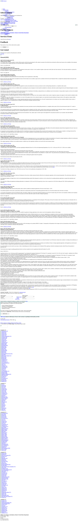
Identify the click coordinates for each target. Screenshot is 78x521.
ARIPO (6, 23)
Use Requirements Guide (9, 19)
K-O (5, 19)
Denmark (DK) (4, 372)
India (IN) (3, 400)
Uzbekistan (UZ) (4, 506)
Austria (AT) (3, 341)
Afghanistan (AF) (4, 331)
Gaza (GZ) (3, 387)
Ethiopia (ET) (3, 381)
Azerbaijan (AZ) (4, 342)
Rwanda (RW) (4, 465)
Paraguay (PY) (4, 456)
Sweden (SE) (3, 484)
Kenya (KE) (3, 414)
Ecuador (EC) (4, 376)
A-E (1, 19)
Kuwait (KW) (4, 417)
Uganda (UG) (4, 500)
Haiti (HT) (3, 395)
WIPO (5, 22)
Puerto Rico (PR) (4, 461)
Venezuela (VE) (4, 508)
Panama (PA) (3, 454)
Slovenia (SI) (3, 475)
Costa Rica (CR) (4, 367)
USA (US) (3, 505)
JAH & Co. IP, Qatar (7, 81)
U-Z (9, 19)
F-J (3, 19)
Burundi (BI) (3, 358)
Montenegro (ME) (4, 437)
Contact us (5, 322)
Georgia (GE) (3, 388)
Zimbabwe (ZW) (4, 512)
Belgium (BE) (4, 347)
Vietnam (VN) (4, 509)
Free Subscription (8, 27)
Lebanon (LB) (4, 421)
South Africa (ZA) (4, 477)
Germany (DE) (4, 389)
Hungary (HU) (4, 398)
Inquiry (6, 34)
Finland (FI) (3, 385)
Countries (7, 10)
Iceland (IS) (3, 399)
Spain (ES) (3, 479)
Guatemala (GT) (4, 393)
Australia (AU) (4, 340)
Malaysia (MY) (4, 429)
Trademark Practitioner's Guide (10, 20)
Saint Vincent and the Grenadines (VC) (8, 466)
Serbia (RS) (3, 471)
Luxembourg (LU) (4, 426)
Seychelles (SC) (4, 472)
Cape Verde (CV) (4, 361)
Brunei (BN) (3, 356)
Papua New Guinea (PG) (6, 455)
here (10, 39)
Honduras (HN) (4, 396)
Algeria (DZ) (3, 333)
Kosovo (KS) (3, 416)
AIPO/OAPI (2, 23)
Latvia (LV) (3, 420)
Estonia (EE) (3, 379)
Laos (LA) (3, 419)
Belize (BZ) (3, 348)
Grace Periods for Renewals (10, 22)
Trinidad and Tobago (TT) (6, 492)
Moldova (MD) (4, 434)
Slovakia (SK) (4, 474)
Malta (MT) (3, 431)
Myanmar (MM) (4, 440)
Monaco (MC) (4, 435)
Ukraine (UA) (4, 501)
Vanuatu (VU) (4, 507)
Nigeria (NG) (3, 447)
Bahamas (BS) (4, 343)
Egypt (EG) (3, 377)
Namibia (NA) (4, 441)
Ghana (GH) (3, 390)
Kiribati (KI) (3, 415)
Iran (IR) (3, 402)
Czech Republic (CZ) (5, 371)
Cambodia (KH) (4, 359)
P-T (7, 19)
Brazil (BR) (3, 354)
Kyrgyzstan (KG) (4, 418)
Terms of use (13, 322)
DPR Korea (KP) (4, 375)
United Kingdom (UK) (5, 503)
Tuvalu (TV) (3, 497)
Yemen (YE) (3, 511)
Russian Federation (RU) (6, 464)
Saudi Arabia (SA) (4, 470)
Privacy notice (18, 322)
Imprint (9, 322)
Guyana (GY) (4, 394)
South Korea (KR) (4, 478)
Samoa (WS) (3, 467)
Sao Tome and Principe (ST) (6, 469)
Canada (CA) (3, 360)
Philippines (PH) (4, 458)
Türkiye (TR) (3, 494)
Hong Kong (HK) (4, 397)
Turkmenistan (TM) (5, 495)
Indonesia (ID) (4, 401)
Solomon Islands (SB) (5, 476)
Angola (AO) (3, 335)
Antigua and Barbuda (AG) (6, 336)
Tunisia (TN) (3, 493)
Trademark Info (5, 9)
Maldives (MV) (4, 430)
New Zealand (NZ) (4, 445)
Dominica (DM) (4, 373)
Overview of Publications (9, 16)
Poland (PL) (3, 459)
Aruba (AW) (3, 339)
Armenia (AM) (4, 338)
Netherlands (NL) (4, 444)
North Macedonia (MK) (5, 448)
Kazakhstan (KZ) (4, 413)
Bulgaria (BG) (4, 357)
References (5, 28)
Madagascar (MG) (4, 428)
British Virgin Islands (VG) (6, 355)
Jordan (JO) (3, 410)
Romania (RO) (4, 463)
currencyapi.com (22, 292)
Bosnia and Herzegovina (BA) (7, 353)
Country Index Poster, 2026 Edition (11, 21)
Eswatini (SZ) (4, 380)
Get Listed (7, 31)
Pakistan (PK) (4, 453)
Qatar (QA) (3, 462)
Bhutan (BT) (3, 351)
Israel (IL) (3, 406)
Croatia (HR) (3, 368)
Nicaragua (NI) (4, 446)
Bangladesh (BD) (4, 345)
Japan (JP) (3, 409)
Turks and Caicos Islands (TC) (7, 496)
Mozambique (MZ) (4, 439)
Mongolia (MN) (4, 436)
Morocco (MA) (4, 438)
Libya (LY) (3, 423)
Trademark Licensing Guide (10, 23)
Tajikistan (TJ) (4, 488)
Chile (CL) (3, 363)
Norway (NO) (4, 449)
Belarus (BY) (3, 346)
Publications (5, 15)
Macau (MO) (3, 427)
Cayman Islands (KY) (5, 362)
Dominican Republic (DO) (6, 374)
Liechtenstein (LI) (4, 424)
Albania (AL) (3, 332)
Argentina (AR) (4, 337)
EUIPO (1, 22)
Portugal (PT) (3, 460)
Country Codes (8, 14)
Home (4, 8)
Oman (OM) (3, 450)
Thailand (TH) (4, 490)
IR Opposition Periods (9, 18)
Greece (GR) (3, 391)
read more (2, 53)
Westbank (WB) (4, 510)
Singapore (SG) (4, 473)
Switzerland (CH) (4, 485)
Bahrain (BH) (3, 344)
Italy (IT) (3, 407)
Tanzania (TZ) (4, 489)
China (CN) (3, 364)
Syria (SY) (3, 486)
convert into (17, 298)
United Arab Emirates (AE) (6, 502)
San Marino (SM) (4, 468)
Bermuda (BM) (4, 350)
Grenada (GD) (4, 392)
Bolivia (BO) (3, 352)
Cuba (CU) (3, 369)
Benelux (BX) (4, 349)
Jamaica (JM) (3, 408)
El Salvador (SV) (4, 378)
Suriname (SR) (4, 483)
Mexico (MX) (4, 433)
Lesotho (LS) (3, 422)
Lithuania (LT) (4, 425)
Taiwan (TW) (3, 487)
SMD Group (2, 316)
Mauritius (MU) (4, 432)
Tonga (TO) (3, 491)
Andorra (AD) (4, 334)
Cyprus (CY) (3, 370)
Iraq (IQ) (3, 403)
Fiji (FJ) (2, 384)
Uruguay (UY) (4, 504)
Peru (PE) (3, 457)
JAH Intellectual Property (5, 319)
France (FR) (3, 386)
